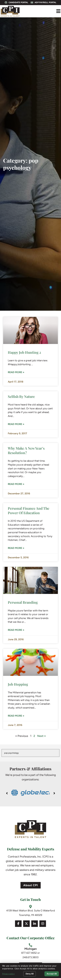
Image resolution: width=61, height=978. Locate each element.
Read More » (16, 372)
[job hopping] (30, 662)
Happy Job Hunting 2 (24, 352)
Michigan (30, 949)
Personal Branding (23, 602)
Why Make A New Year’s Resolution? (26, 450)
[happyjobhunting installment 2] (30, 330)
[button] (58, 11)
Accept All (52, 973)
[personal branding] (30, 580)
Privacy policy (8, 974)
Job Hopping (18, 684)
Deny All (29, 973)
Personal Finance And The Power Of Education (28, 510)
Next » (41, 736)
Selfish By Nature (21, 396)
